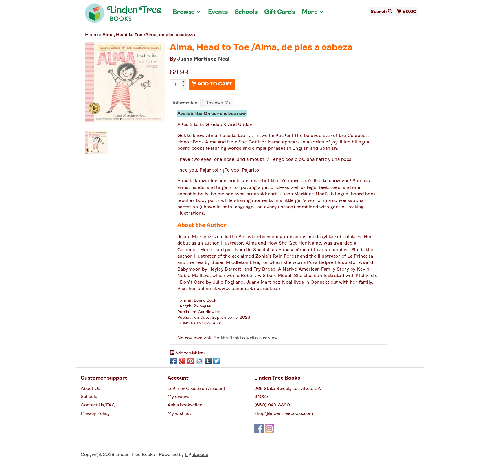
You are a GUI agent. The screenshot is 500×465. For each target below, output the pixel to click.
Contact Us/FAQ (98, 405)
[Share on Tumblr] (208, 361)
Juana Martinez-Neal (203, 59)
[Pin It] (190, 361)
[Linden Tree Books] (123, 15)
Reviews (217, 103)
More (313, 12)
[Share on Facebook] (173, 361)
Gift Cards (279, 12)
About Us (90, 388)
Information (185, 103)
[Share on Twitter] (216, 361)
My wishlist (179, 413)
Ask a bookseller (185, 405)
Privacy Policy (95, 413)
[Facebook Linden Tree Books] (259, 428)
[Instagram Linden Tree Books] (269, 428)
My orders (178, 397)
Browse (187, 12)
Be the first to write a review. (247, 338)
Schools (246, 12)
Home (91, 35)
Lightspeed (196, 455)
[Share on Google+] (182, 361)
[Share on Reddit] (199, 361)
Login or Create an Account (196, 388)
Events (218, 12)
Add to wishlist (189, 353)
